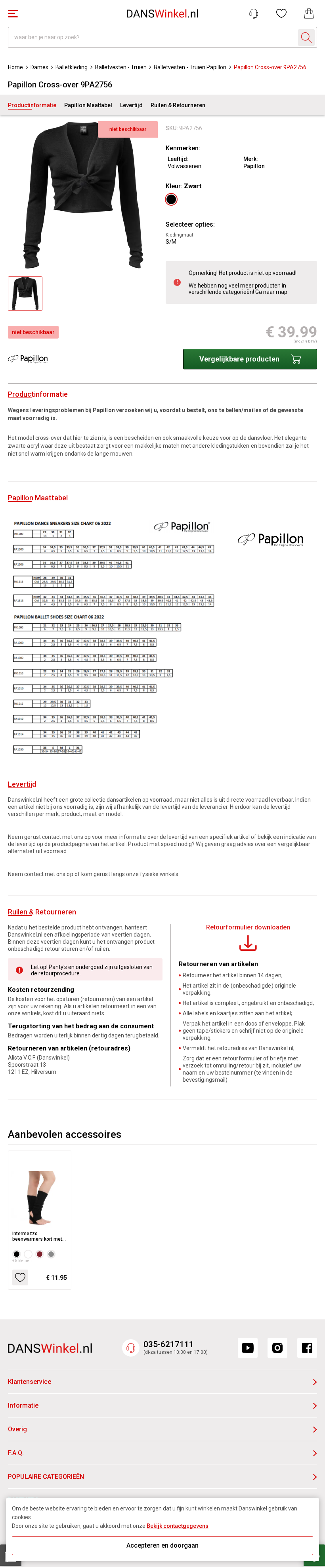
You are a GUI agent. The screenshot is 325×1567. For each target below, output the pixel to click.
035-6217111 (168, 1344)
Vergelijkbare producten (239, 359)
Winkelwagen (309, 13)
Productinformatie (32, 105)
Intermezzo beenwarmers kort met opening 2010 (37, 1236)
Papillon (254, 166)
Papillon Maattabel (88, 105)
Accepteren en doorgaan (162, 1545)
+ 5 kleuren (22, 1261)
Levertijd (131, 105)
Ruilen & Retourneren (178, 105)
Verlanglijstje (281, 13)
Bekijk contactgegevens (177, 1526)
